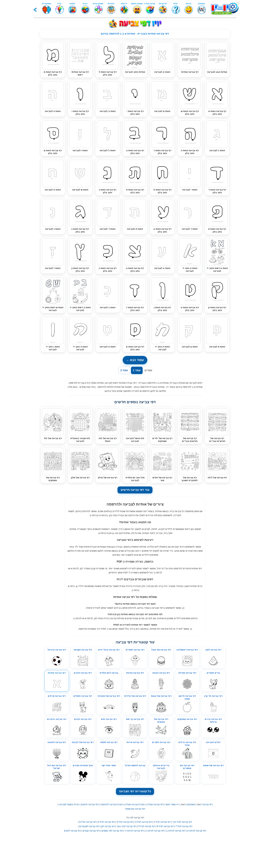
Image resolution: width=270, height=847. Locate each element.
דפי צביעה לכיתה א (196, 830)
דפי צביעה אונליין (155, 804)
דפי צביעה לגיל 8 (165, 826)
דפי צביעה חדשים (89, 804)
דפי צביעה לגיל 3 (143, 822)
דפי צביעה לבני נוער (126, 826)
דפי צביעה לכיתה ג (155, 830)
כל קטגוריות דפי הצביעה (135, 791)
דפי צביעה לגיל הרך (182, 822)
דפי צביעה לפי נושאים (112, 830)
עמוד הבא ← (135, 360)
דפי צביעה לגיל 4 (125, 822)
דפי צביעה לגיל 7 (183, 826)
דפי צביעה (207, 804)
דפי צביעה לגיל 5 (106, 822)
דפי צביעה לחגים (72, 830)
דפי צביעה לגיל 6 (87, 822)
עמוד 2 (124, 370)
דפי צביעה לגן (108, 826)
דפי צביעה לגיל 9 (146, 826)
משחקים (190, 804)
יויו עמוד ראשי (172, 804)
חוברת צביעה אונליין (135, 804)
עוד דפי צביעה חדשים (135, 489)
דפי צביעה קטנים (91, 830)
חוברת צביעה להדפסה (111, 804)
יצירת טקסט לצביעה (69, 804)
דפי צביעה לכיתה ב (175, 830)
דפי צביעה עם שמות (135, 808)
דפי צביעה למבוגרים (89, 826)
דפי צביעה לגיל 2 (162, 822)
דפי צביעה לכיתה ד (134, 830)
